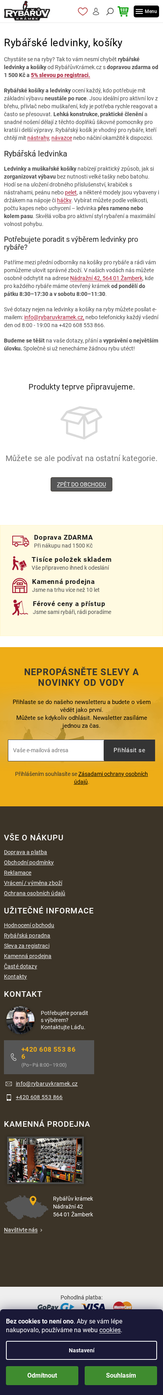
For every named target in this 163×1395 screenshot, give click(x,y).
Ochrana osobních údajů (34, 893)
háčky (64, 200)
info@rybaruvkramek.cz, (54, 317)
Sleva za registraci (26, 946)
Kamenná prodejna (27, 956)
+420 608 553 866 (48, 1053)
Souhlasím (121, 1375)
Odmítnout (42, 1375)
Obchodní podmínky (29, 862)
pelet (71, 192)
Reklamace (17, 873)
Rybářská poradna (27, 935)
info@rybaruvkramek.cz (47, 1084)
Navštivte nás (21, 1230)
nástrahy (38, 138)
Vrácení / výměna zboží (33, 883)
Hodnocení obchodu (29, 925)
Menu (151, 11)
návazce (61, 138)
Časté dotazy (20, 966)
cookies (110, 1330)
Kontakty (15, 976)
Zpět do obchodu (81, 484)
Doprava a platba (25, 852)
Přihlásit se (129, 750)
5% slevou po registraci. (60, 75)
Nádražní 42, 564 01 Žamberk (106, 278)
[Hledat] (109, 11)
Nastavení (82, 1350)
